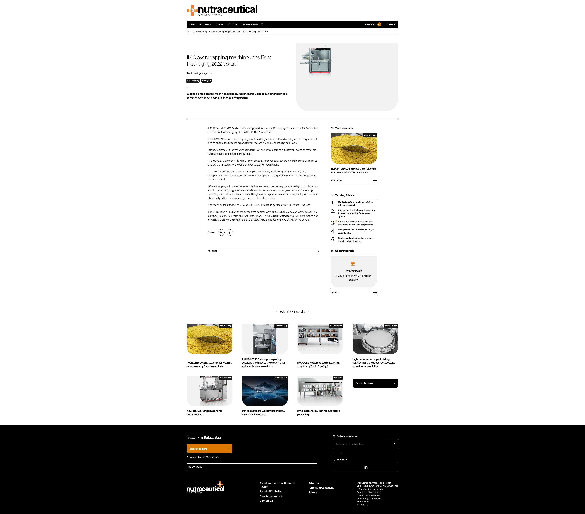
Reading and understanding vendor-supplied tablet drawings (357, 240)
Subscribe (370, 24)
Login (389, 24)
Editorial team (250, 24)
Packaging (206, 81)
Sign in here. (213, 457)
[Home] (188, 31)
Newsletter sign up (271, 496)
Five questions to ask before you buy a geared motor (357, 231)
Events (220, 24)
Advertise (314, 483)
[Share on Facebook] (230, 232)
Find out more (194, 467)
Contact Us (266, 500)
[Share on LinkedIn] (221, 232)
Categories (205, 24)
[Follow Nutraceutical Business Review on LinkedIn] (365, 468)
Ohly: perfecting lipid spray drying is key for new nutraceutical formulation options (357, 213)
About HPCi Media (270, 491)
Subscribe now (364, 383)
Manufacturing (193, 81)
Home (193, 24)
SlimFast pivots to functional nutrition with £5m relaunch (357, 203)
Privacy (312, 492)
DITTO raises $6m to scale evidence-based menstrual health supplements (357, 223)
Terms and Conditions (321, 487)
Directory (233, 24)
